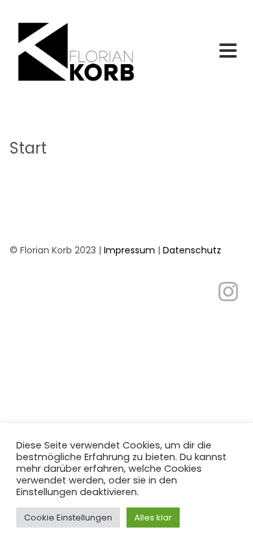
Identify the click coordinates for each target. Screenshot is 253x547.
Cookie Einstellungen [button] (68, 517)
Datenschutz (192, 250)
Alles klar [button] (153, 517)
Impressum (129, 250)
